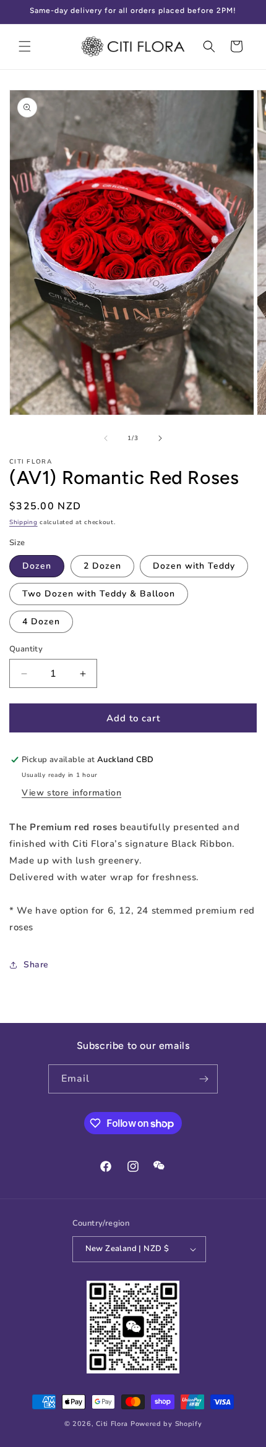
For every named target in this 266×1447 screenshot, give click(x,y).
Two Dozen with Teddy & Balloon (98, 594)
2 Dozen (102, 566)
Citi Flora (112, 1423)
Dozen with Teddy (194, 566)
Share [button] (36, 964)
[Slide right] (160, 438)
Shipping (23, 522)
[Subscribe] (203, 1078)
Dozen (36, 566)
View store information (71, 793)
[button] (24, 46)
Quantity (26, 649)
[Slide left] (105, 438)
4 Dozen (41, 621)
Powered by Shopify (166, 1423)
